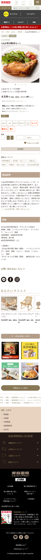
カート (30, 4)
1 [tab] (15, 84)
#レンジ (23, 161)
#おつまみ (21, 165)
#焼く (4, 165)
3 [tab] (22, 84)
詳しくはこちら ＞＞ (19, 101)
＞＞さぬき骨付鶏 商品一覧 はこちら (15, 209)
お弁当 (6, 429)
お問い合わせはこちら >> (13, 268)
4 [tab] (25, 84)
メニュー (37, 4)
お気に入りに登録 (33, 143)
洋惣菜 (6, 418)
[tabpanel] (20, 64)
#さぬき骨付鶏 (33, 165)
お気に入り (23, 4)
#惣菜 (11, 165)
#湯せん (32, 161)
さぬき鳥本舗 (5, 40)
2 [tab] (18, 84)
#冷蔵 (15, 161)
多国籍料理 (8, 425)
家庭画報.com (20, 545)
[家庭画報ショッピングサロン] (6, 2)
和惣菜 (6, 414)
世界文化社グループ (20, 549)
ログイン (17, 4)
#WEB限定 (6, 161)
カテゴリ (4, 8)
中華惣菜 (7, 422)
